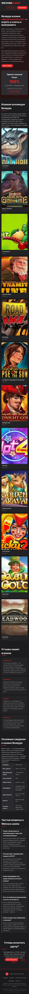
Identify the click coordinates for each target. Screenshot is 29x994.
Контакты (18, 981)
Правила (11, 977)
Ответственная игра (20, 977)
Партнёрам (11, 981)
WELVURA (10, 3)
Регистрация (22, 7)
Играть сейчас (7, 65)
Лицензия (5, 977)
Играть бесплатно (11, 959)
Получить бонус (14, 91)
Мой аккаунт (11, 7)
